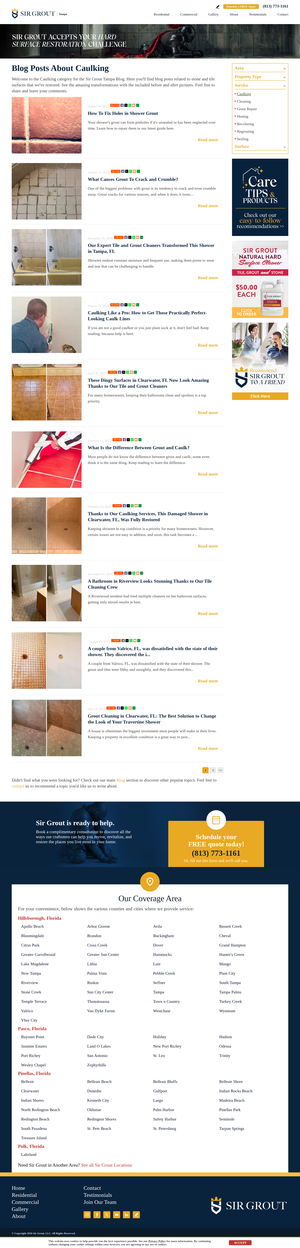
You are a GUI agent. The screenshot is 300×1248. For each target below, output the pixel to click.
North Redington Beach (40, 1109)
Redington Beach (35, 1119)
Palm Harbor (163, 1109)
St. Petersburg (164, 1128)
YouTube (116, 1214)
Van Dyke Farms (101, 1011)
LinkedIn (126, 1214)
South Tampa (230, 982)
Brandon (94, 935)
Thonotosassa (98, 1001)
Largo (158, 1100)
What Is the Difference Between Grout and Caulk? (139, 447)
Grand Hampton (232, 945)
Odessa (225, 1046)
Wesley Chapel (33, 1065)
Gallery (213, 14)
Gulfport (160, 1091)
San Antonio (97, 1055)
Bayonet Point (32, 1037)
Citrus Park (30, 945)
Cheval (225, 935)
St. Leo (159, 1055)
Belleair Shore (231, 1081)
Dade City (95, 1037)
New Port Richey (167, 1046)
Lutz (157, 964)
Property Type (248, 76)
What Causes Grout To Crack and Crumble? (133, 179)
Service (241, 85)
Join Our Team (100, 1202)
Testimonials (258, 14)
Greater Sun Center (103, 954)
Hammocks (162, 954)
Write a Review (217, 7)
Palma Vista (97, 973)
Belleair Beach (99, 1081)
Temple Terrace (34, 1001)
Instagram (87, 1214)
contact (18, 786)
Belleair (27, 1081)
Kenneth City (98, 1100)
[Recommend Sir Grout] (260, 361)
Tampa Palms (230, 992)
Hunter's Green (231, 954)
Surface (242, 146)
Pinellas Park (230, 1109)
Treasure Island (34, 1138)
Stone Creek (31, 992)
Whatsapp (129, 105)
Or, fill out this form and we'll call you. (216, 860)
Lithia (92, 964)
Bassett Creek (230, 926)
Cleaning (244, 101)
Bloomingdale (32, 935)
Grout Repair (247, 109)
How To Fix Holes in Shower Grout (123, 113)
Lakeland (28, 1154)
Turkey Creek (230, 1001)
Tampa (158, 992)
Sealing (242, 139)
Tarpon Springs (231, 1128)
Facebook (122, 105)
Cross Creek (97, 945)
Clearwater (30, 1091)
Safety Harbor (164, 1119)
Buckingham (163, 935)
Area (239, 68)
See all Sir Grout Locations (106, 1165)
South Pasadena (34, 1128)
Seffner (159, 982)
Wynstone (227, 1011)
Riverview (29, 982)
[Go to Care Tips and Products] (260, 197)
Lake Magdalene (35, 964)
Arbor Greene (98, 926)
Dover (158, 945)
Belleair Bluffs (165, 1081)
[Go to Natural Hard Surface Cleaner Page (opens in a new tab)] (260, 279)
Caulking (244, 94)
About (234, 14)
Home (18, 1188)
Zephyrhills (96, 1065)
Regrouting (245, 131)
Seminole (227, 1119)
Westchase (161, 1011)
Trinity (224, 1055)
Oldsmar (94, 1109)
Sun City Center (100, 992)
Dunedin (94, 1091)
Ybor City (29, 1020)
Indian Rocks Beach (235, 1091)
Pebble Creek (164, 973)
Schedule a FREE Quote (241, 6)
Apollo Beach (32, 926)
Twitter (126, 105)
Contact (283, 14)
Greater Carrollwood (38, 954)
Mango (225, 964)
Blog (120, 780)
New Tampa (31, 973)
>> (220, 770)
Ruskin (93, 982)
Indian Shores (32, 1100)
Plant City (227, 973)
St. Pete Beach (99, 1128)
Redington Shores (101, 1119)
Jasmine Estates (34, 1046)
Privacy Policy (157, 1241)
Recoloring (245, 124)
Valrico (27, 1011)
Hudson (225, 1037)
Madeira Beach (231, 1100)
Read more (208, 139)
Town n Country (166, 1001)
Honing (242, 116)
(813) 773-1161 (275, 6)
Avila (157, 926)
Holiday (159, 1037)
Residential (161, 14)
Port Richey (30, 1055)
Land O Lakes (99, 1046)
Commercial (188, 14)
